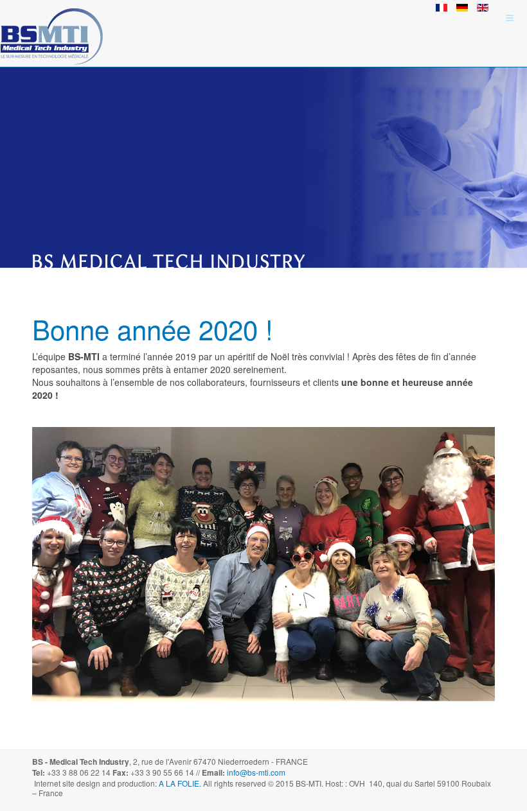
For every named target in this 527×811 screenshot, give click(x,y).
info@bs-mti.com (256, 772)
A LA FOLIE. (181, 783)
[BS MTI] (51, 17)
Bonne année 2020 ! (152, 329)
